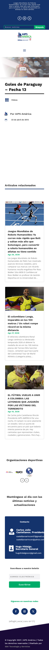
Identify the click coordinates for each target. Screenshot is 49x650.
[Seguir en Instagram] (24, 18)
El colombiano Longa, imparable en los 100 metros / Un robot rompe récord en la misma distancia (23, 323)
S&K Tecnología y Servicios (17, 646)
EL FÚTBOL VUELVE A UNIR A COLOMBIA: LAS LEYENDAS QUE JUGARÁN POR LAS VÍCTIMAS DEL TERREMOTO (24, 402)
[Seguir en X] (29, 18)
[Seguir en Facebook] (20, 18)
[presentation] (22, 480)
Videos (14, 100)
